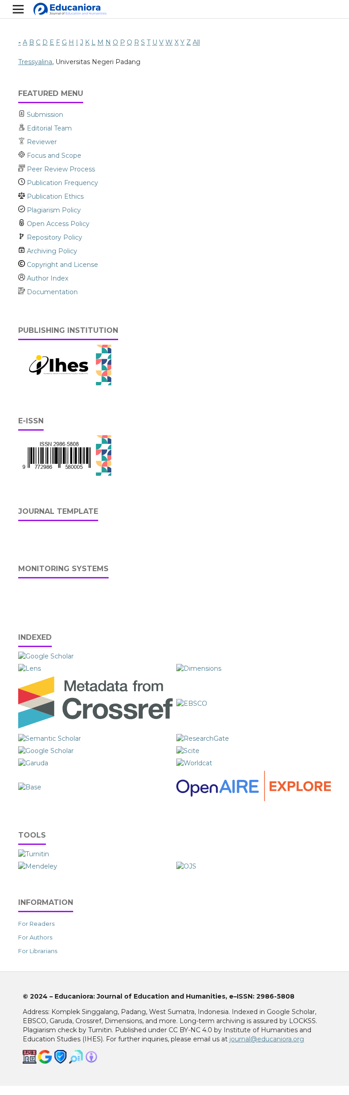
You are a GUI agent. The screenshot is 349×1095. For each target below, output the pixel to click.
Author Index (46, 278)
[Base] (29, 787)
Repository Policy (53, 237)
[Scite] (187, 751)
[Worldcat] (194, 763)
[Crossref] (95, 726)
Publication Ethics (54, 196)
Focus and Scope (54, 155)
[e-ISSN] (65, 474)
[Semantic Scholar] (49, 738)
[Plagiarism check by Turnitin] (76, 1061)
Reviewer (42, 142)
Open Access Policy (57, 224)
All (196, 42)
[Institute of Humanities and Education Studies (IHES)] (65, 383)
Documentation (51, 292)
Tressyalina (35, 62)
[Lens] (29, 668)
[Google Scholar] (46, 656)
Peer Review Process (60, 169)
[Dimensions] (199, 668)
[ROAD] (46, 751)
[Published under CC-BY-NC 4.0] (91, 1061)
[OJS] (186, 866)
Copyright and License (61, 265)
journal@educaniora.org (266, 1039)
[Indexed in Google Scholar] (45, 1061)
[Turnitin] (33, 854)
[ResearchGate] (202, 738)
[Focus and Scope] (22, 155)
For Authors (35, 937)
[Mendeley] (37, 866)
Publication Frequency (61, 183)
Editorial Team (49, 128)
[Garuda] (33, 763)
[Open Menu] (18, 9)
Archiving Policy (51, 251)
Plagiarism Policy (53, 210)
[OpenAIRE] (253, 799)
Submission (44, 115)
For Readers (36, 923)
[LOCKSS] (60, 1061)
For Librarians (37, 950)
